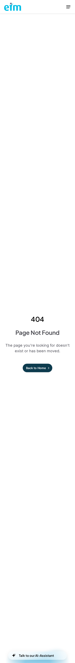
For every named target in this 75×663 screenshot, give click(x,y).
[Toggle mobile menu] (68, 6)
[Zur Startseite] (12, 7)
